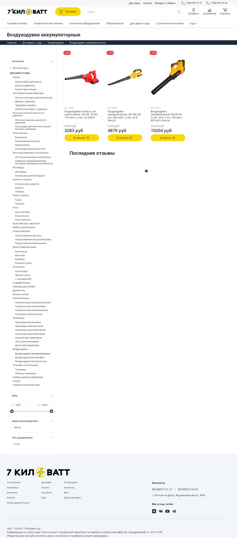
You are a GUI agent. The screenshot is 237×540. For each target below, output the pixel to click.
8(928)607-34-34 (188, 489)
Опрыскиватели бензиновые (30, 243)
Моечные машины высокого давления (28, 114)
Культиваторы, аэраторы (26, 223)
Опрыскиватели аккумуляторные (33, 239)
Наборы (19, 191)
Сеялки (16, 381)
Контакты (12, 492)
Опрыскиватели (21, 231)
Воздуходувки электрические (31, 361)
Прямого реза (22, 275)
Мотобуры (18, 167)
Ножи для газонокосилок (28, 314)
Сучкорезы (19, 266)
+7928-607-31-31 (193, 2)
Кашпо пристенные (25, 89)
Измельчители (21, 294)
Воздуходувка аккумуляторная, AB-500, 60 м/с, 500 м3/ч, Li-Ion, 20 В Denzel (124, 116)
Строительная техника (170, 23)
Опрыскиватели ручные (28, 235)
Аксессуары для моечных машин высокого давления (33, 127)
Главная (12, 42)
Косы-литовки (22, 212)
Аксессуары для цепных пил (30, 148)
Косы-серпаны (23, 219)
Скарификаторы (21, 282)
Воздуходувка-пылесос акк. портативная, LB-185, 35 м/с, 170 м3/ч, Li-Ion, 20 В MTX (82, 114)
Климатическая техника (48, 23)
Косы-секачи (22, 216)
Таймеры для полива (24, 286)
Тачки (18, 200)
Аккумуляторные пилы (27, 141)
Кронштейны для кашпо (28, 81)
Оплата (147, 3)
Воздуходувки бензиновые (29, 357)
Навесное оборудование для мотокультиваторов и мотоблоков (34, 162)
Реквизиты (13, 487)
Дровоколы (19, 290)
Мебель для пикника (24, 227)
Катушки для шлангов (27, 184)
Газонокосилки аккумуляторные (32, 302)
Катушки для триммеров (28, 337)
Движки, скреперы (25, 101)
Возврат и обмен (165, 3)
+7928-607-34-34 (218, 2)
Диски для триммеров (27, 345)
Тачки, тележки (21, 195)
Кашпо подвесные (25, 85)
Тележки (19, 203)
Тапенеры (20, 369)
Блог (43, 497)
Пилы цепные (20, 133)
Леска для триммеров (27, 341)
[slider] (12, 411)
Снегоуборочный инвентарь (28, 93)
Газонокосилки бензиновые (30, 306)
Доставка (134, 3)
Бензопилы (21, 137)
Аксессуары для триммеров (30, 334)
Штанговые (21, 271)
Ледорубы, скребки (25, 105)
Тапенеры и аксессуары (25, 365)
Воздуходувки (56, 42)
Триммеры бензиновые (28, 322)
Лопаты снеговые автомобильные (33, 97)
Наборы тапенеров (25, 373)
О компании (13, 482)
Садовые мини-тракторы (26, 385)
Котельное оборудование (84, 23)
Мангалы (20, 255)
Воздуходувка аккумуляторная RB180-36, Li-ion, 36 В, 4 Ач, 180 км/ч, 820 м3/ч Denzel (167, 116)
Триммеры (18, 318)
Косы (15, 207)
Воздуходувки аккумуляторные (32, 353)
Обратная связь (72, 497)
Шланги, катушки (22, 179)
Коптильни (21, 251)
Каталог (71, 11)
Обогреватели (115, 23)
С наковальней (23, 279)
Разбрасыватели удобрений (28, 377)
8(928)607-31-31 (162, 489)
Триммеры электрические (29, 326)
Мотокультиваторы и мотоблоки (31, 152)
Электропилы (22, 145)
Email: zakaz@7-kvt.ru (18, 502)
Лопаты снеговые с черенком (31, 109)
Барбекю (20, 259)
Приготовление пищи (24, 247)
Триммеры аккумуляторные (30, 330)
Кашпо (16, 77)
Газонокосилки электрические (31, 310)
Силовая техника (17, 23)
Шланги (19, 187)
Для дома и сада (140, 23)
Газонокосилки (21, 298)
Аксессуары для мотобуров (29, 175)
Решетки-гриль (23, 263)
